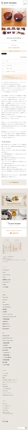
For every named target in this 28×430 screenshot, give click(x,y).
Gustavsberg (5, 297)
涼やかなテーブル (16, 47)
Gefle (4, 302)
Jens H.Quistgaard (7, 306)
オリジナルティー (6, 282)
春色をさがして (6, 323)
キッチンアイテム (6, 274)
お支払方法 (5, 375)
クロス (4, 277)
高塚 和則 (5, 309)
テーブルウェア (6, 270)
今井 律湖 (5, 311)
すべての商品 (5, 287)
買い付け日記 (5, 410)
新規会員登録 (5, 386)
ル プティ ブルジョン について (14, 225)
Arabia (4, 294)
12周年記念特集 (6, 342)
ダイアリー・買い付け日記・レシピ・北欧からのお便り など (14, 205)
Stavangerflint (6, 304)
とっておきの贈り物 (7, 357)
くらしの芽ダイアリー (7, 405)
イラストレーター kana (8, 314)
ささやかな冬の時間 (7, 347)
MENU (25, 3)
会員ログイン (5, 384)
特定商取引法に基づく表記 (8, 395)
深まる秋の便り (6, 328)
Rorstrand (5, 299)
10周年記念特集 (6, 319)
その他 (4, 284)
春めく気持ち (5, 350)
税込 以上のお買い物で (14, 232)
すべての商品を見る (14, 182)
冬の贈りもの (5, 321)
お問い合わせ (5, 390)
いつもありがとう (6, 352)
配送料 (4, 377)
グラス (10, 47)
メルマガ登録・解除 (6, 388)
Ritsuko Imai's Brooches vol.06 (9, 316)
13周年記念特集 (6, 355)
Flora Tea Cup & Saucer (8, 340)
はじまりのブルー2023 (7, 338)
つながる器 (5, 345)
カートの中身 (5, 373)
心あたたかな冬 (6, 335)
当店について (5, 403)
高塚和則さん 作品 (6, 279)
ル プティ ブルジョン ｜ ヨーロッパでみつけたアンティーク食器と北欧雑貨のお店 (8, 5)
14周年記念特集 (6, 359)
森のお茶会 (5, 362)
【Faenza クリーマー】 (21, 133)
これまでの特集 (6, 364)
